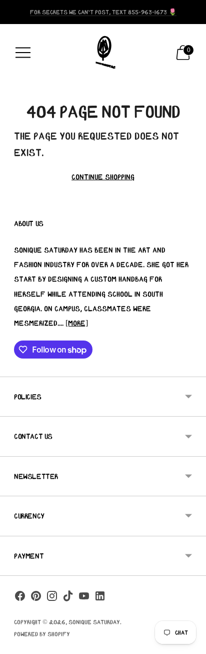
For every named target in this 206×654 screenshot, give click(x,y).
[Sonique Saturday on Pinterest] (36, 598)
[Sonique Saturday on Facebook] (20, 598)
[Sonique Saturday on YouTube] (84, 598)
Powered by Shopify (42, 633)
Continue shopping (103, 177)
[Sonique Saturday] (103, 52)
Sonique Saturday (94, 621)
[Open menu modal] (23, 53)
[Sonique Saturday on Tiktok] (68, 598)
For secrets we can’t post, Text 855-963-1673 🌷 (103, 12)
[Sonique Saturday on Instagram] (52, 598)
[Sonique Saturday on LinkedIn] (100, 598)
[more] (77, 323)
